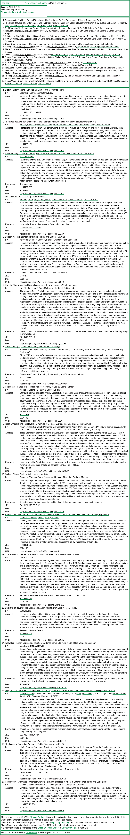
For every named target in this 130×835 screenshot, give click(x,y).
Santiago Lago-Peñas (101, 76)
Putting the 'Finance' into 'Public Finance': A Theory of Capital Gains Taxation (39, 47)
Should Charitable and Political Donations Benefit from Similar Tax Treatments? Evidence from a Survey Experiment (57, 57)
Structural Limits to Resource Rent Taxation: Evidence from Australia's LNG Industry (42, 62)
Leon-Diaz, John (91, 31)
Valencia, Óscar (107, 31)
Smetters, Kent (109, 36)
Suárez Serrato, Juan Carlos (23, 26)
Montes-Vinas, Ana (37, 73)
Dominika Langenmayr (89, 44)
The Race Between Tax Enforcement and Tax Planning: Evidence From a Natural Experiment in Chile (50, 23)
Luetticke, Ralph (91, 199)
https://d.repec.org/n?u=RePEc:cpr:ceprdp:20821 (42, 640)
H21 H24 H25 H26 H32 (30, 112)
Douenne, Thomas (59, 54)
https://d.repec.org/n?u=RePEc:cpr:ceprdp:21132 (42, 551)
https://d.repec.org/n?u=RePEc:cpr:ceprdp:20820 (42, 512)
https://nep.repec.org (60, 822)
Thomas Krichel (31, 833)
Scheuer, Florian (93, 36)
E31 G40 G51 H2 (27, 337)
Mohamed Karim (115, 49)
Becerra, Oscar (58, 31)
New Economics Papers (36, 3)
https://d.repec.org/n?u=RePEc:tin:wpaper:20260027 (43, 384)
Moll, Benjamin (96, 47)
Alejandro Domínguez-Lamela (38, 78)
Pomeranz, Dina (44, 125)
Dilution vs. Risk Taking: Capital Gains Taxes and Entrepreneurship (35, 36)
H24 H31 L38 (26, 545)
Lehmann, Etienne (77, 20)
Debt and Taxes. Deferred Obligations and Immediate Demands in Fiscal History (41, 65)
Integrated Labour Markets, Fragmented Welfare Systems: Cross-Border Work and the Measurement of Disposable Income (60, 70)
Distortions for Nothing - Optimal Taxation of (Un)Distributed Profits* (35, 20)
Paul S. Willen (44, 84)
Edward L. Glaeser (13, 84)
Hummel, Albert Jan (94, 54)
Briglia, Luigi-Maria (74, 31)
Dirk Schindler (107, 44)
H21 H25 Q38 (26, 599)
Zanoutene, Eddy (94, 20)
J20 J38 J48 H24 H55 (29, 735)
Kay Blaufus (85, 39)
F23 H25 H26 (26, 377)
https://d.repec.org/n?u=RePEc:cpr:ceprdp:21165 (42, 421)
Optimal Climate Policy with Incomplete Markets (26, 54)
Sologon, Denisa (20, 73)
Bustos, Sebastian (108, 23)
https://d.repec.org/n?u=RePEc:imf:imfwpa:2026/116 (43, 687)
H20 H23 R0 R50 (28, 804)
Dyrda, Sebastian (77, 54)
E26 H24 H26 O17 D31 (30, 227)
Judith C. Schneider (67, 288)
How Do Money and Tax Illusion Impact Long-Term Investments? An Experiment (40, 39)
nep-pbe (5, 3)
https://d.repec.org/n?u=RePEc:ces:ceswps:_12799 (43, 343)
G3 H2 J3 (24, 276)
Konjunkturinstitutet (25, 12)
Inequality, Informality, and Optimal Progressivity (26, 31)
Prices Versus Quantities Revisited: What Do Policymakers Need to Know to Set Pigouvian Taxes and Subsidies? (56, 81)
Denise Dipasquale (119, 81)
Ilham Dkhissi (113, 427)
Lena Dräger (97, 39)
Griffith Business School (48, 828)
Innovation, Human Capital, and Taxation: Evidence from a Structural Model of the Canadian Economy (50, 68)
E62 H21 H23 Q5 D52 (30, 505)
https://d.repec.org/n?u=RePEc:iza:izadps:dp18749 (43, 741)
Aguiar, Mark (83, 47)
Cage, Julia (118, 57)
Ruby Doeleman (70, 44)
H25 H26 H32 (26, 144)
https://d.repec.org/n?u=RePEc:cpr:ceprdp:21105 (42, 151)
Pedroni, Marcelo (112, 54)
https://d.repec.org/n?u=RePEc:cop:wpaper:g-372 (42, 605)
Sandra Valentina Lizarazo (112, 68)
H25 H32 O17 (26, 187)
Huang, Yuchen (25, 60)
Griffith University (69, 828)
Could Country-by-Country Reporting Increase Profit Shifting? (32, 44)
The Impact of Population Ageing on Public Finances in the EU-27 (34, 76)
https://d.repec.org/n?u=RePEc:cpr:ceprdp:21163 (42, 193)
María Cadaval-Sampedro (79, 76)
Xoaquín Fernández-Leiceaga (78, 747)
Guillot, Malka (11, 60)
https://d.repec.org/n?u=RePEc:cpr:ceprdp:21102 (42, 119)
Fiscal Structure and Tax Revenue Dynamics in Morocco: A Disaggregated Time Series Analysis (48, 49)
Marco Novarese (8, 825)
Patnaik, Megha (105, 28)
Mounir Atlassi (100, 49)
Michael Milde (110, 39)
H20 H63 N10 (26, 633)
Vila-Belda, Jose (44, 26)
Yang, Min (121, 36)
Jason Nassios (90, 62)
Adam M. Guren (30, 84)
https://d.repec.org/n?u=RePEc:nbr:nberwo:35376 (42, 811)
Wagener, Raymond (56, 73)
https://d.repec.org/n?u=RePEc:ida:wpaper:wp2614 (43, 779)
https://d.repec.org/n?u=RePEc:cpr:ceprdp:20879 (42, 282)
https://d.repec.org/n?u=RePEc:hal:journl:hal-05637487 (44, 471)
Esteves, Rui (86, 65)
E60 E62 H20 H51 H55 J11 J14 (34, 772)
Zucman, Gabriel (60, 26)
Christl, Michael (27, 694)
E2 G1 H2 (24, 415)
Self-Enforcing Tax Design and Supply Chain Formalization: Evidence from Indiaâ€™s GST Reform (49, 28)
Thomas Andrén (8, 12)
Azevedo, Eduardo (77, 36)
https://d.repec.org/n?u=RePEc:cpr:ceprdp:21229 (42, 234)
